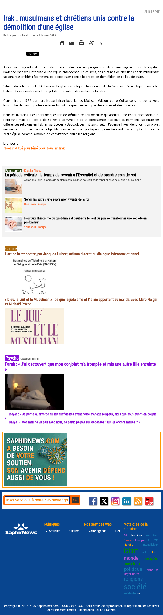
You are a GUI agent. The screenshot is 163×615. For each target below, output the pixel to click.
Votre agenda (97, 531)
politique (133, 569)
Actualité (54, 531)
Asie (126, 535)
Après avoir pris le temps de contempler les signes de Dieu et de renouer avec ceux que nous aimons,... (83, 180)
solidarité (130, 593)
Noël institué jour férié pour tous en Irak (34, 148)
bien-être (136, 535)
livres (155, 552)
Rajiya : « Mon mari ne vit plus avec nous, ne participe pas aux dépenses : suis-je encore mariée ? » (74, 422)
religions (133, 579)
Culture (74, 531)
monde (131, 558)
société (135, 586)
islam (131, 551)
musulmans (133, 563)
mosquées (151, 559)
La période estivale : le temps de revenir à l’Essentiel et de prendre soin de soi (70, 174)
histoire (128, 544)
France (152, 539)
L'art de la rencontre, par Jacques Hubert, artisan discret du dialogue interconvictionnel (72, 254)
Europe (140, 540)
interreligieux (150, 545)
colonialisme (151, 535)
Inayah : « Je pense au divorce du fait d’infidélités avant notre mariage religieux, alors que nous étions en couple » (80, 416)
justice (145, 552)
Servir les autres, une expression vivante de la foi (56, 199)
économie (129, 540)
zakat (139, 593)
